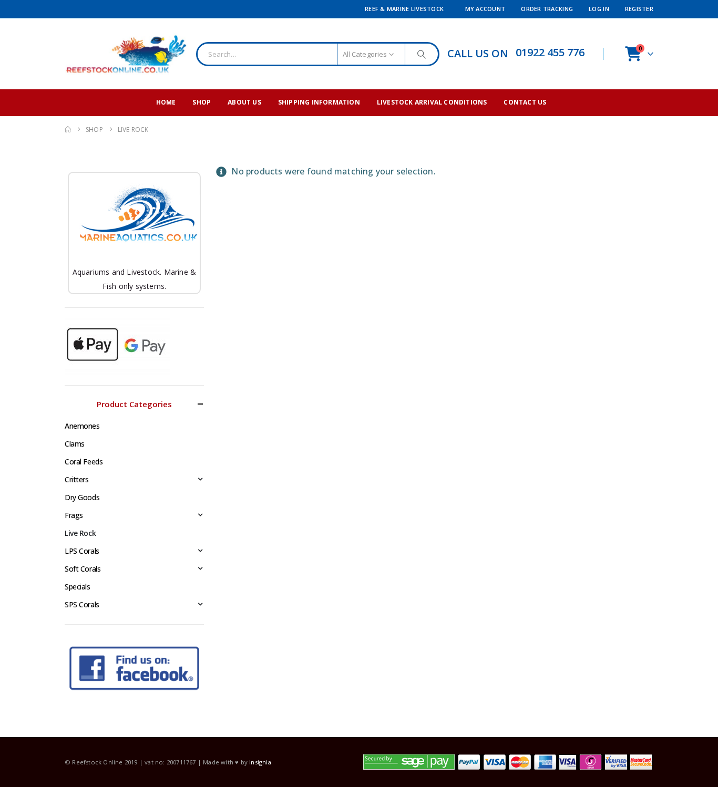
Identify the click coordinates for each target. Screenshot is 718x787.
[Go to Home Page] (68, 129)
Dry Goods (82, 497)
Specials (77, 587)
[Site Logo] (126, 54)
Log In (599, 9)
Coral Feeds (83, 462)
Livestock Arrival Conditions (432, 102)
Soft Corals (82, 569)
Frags (74, 515)
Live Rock (80, 533)
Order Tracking (547, 9)
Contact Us (525, 102)
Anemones (82, 426)
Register (639, 9)
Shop (201, 102)
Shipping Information (319, 102)
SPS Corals (82, 604)
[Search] (421, 54)
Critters (77, 479)
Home (166, 102)
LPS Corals (82, 551)
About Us (244, 102)
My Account (485, 9)
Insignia (260, 762)
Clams (75, 444)
